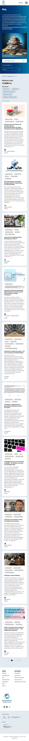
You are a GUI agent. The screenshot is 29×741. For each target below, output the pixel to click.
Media (3, 684)
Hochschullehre (7, 94)
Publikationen (5, 682)
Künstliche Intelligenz (8, 92)
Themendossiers (6, 679)
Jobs (21, 736)
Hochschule (6, 89)
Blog (3, 677)
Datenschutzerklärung (14, 736)
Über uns (4, 686)
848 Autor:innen (7, 80)
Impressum (5, 736)
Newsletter (14, 738)
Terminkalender (5, 675)
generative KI (15, 89)
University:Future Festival (9, 97)
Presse (24, 736)
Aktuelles (4, 673)
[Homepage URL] (3, 2)
